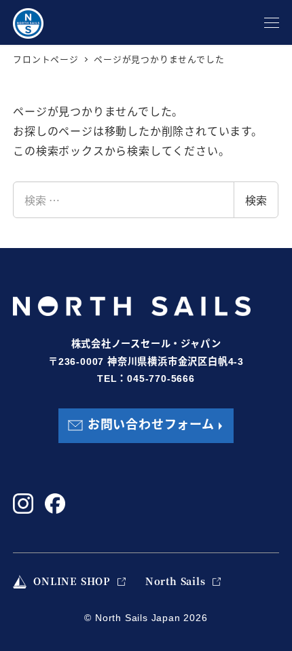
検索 (256, 200)
